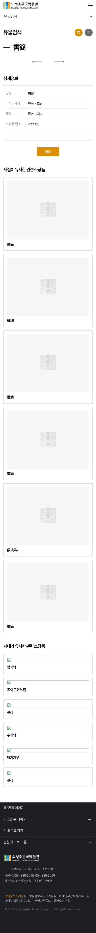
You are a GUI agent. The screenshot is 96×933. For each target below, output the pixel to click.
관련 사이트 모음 (15, 842)
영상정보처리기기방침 (42, 896)
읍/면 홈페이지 (13, 808)
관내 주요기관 (13, 831)
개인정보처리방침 (15, 896)
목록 (48, 152)
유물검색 (10, 16)
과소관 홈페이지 (14, 819)
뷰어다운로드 (42, 901)
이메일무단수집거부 (71, 896)
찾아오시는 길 (61, 901)
